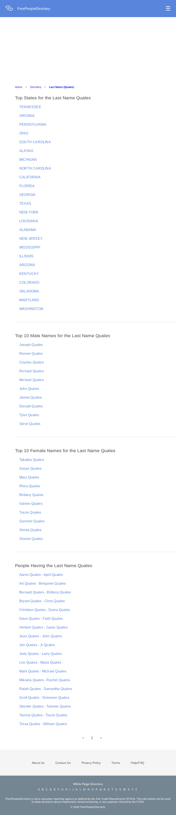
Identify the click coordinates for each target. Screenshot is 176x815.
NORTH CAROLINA (35, 168)
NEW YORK (29, 212)
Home (18, 87)
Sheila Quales (30, 530)
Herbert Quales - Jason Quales (43, 627)
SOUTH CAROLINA (35, 142)
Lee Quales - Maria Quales (40, 662)
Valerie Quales (30, 503)
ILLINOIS (26, 256)
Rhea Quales (29, 486)
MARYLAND (29, 300)
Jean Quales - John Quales (40, 636)
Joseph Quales (31, 345)
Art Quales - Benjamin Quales (42, 583)
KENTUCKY (29, 274)
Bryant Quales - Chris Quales (42, 601)
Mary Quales (29, 477)
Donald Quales (31, 406)
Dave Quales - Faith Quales (41, 618)
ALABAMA (27, 230)
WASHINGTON (31, 309)
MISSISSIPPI (29, 247)
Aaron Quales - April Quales (41, 575)
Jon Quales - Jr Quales (37, 645)
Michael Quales (31, 380)
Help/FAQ (137, 762)
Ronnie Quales (31, 353)
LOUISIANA (28, 221)
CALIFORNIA (30, 177)
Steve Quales (29, 424)
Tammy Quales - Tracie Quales (43, 715)
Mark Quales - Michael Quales (43, 671)
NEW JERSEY (30, 238)
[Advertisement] (88, 49)
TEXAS (25, 203)
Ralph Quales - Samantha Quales (45, 689)
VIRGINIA (27, 116)
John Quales (29, 388)
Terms (115, 762)
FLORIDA (27, 186)
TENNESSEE (30, 107)
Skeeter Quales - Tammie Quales (45, 706)
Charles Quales (31, 362)
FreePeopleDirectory (33, 8)
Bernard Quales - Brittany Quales (45, 592)
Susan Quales (30, 468)
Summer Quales (32, 521)
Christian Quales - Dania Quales (44, 610)
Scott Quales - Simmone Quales (44, 697)
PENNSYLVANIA (32, 124)
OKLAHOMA (29, 291)
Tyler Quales (29, 415)
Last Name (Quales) (61, 87)
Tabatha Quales (31, 460)
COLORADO (29, 282)
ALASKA (26, 151)
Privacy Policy (91, 762)
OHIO (23, 133)
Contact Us (63, 762)
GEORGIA (27, 195)
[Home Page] (11, 9)
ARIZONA (27, 265)
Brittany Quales (31, 495)
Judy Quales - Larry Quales (40, 654)
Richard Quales (31, 371)
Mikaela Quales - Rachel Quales (44, 680)
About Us (38, 762)
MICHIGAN (28, 159)
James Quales (30, 397)
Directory (35, 87)
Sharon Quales (31, 539)
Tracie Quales (30, 512)
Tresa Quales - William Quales (43, 724)
